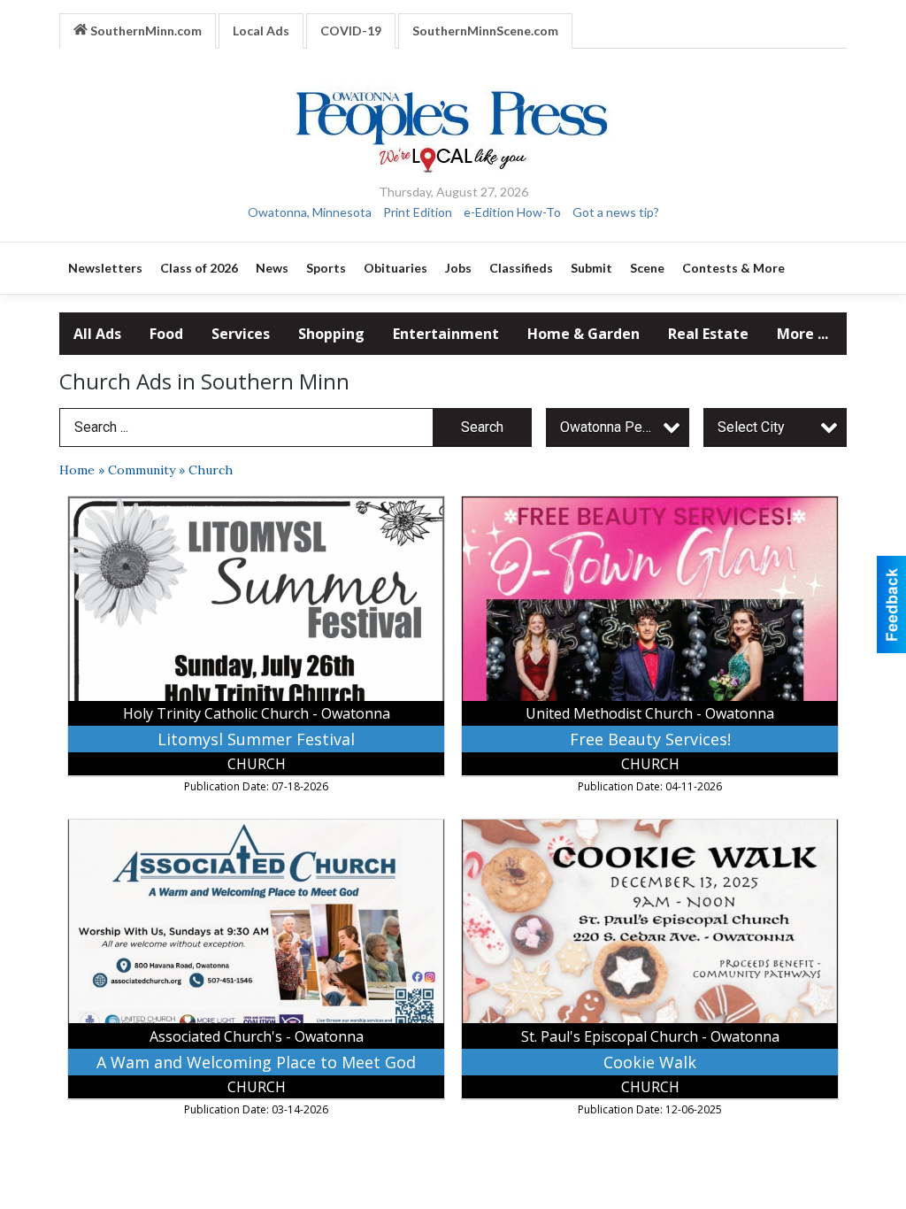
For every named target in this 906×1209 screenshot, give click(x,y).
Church (210, 470)
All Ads (97, 333)
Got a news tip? (615, 211)
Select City (751, 427)
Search (482, 427)
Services (240, 333)
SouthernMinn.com (145, 30)
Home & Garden (583, 333)
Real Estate (708, 333)
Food (166, 333)
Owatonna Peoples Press (624, 427)
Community (141, 470)
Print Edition (417, 211)
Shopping (331, 333)
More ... (802, 333)
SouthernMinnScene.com (485, 30)
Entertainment (446, 333)
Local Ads (261, 30)
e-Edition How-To (512, 211)
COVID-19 (350, 30)
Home (77, 470)
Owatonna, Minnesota (310, 211)
